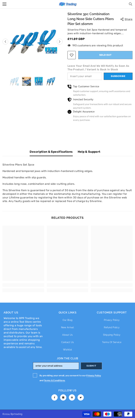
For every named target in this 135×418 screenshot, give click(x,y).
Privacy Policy (93, 375)
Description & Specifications (51, 152)
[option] (32, 41)
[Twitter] (81, 397)
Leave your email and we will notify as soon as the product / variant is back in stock (98, 67)
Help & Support (89, 152)
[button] (5, 41)
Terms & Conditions (54, 380)
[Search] (131, 4)
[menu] (4, 4)
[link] (23, 285)
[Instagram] (63, 397)
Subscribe (118, 76)
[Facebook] (54, 397)
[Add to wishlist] (72, 55)
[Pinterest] (72, 397)
